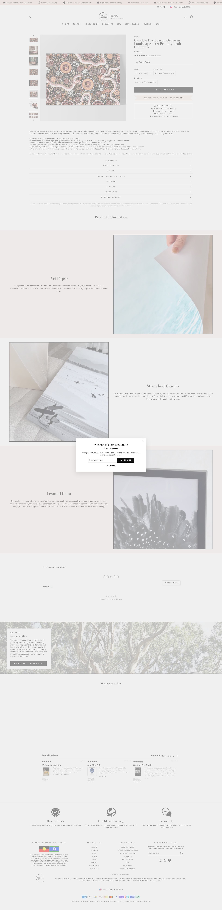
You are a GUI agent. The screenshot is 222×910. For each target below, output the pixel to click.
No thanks (111, 465)
